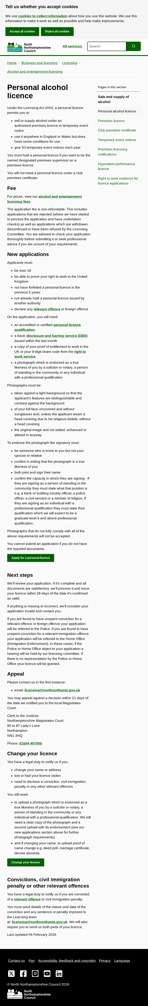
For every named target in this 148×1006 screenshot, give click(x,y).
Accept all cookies (22, 31)
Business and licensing (39, 63)
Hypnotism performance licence (116, 166)
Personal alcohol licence (117, 111)
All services (72, 46)
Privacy (105, 961)
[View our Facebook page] (23, 974)
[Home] (29, 47)
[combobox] (106, 46)
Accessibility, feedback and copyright (66, 961)
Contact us (16, 961)
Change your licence (26, 862)
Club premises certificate (117, 130)
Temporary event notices (117, 140)
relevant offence (27, 899)
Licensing (69, 63)
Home (12, 63)
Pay (32, 961)
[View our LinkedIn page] (59, 974)
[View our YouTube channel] (47, 974)
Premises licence (111, 121)
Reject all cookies (57, 31)
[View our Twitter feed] (11, 974)
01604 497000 (30, 743)
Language (122, 961)
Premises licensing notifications (112, 151)
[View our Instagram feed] (35, 974)
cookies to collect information (42, 16)
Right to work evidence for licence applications (118, 181)
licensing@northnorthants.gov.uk (52, 690)
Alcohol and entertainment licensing (34, 71)
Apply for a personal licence (31, 557)
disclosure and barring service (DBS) (57, 336)
